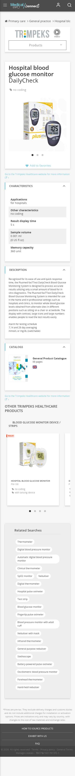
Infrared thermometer (29, 641)
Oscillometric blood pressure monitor (37, 671)
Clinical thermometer (29, 568)
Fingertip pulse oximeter (30, 614)
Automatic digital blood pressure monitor (35, 559)
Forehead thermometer (30, 679)
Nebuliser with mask (28, 633)
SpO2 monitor (25, 576)
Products (35, 45)
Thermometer (25, 541)
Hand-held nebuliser (28, 687)
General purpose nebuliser (32, 648)
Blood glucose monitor (30, 606)
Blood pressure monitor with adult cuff (36, 624)
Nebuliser (43, 576)
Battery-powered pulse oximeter (35, 664)
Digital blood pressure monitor (34, 549)
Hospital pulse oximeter (30, 591)
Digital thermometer (28, 583)
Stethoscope (24, 656)
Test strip (23, 599)
